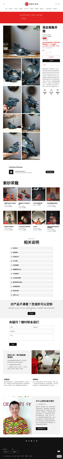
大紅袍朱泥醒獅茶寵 (37, 203)
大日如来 (35, 226)
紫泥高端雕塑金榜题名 (52, 203)
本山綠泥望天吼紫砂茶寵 (24, 226)
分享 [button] (45, 65)
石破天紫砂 (7, 456)
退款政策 (18, 456)
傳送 (13, 344)
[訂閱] (41, 18)
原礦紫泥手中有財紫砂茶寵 (24, 204)
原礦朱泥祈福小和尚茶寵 (10, 203)
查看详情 (31, 313)
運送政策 (30, 456)
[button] (4, 4)
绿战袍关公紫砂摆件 (9, 226)
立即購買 (51, 60)
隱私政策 (22, 456)
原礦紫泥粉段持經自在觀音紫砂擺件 (53, 227)
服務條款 (26, 456)
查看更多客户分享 (42, 428)
